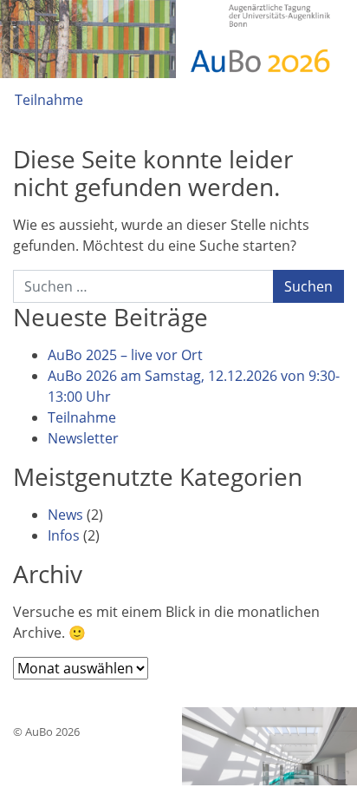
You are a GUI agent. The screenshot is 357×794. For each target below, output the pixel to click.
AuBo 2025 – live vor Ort (125, 354)
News (65, 514)
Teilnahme (49, 99)
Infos (64, 535)
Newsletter (83, 438)
